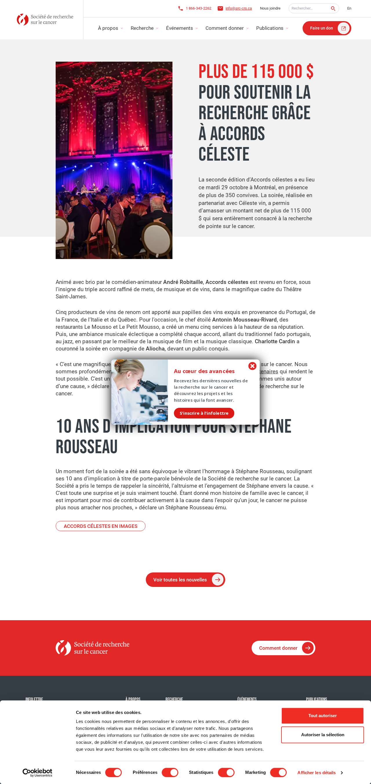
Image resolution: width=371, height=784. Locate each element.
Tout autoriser (322, 715)
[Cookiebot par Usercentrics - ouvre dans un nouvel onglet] (37, 772)
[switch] (170, 772)
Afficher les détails (316, 772)
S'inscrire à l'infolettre (204, 413)
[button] (210, 371)
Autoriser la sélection (322, 734)
